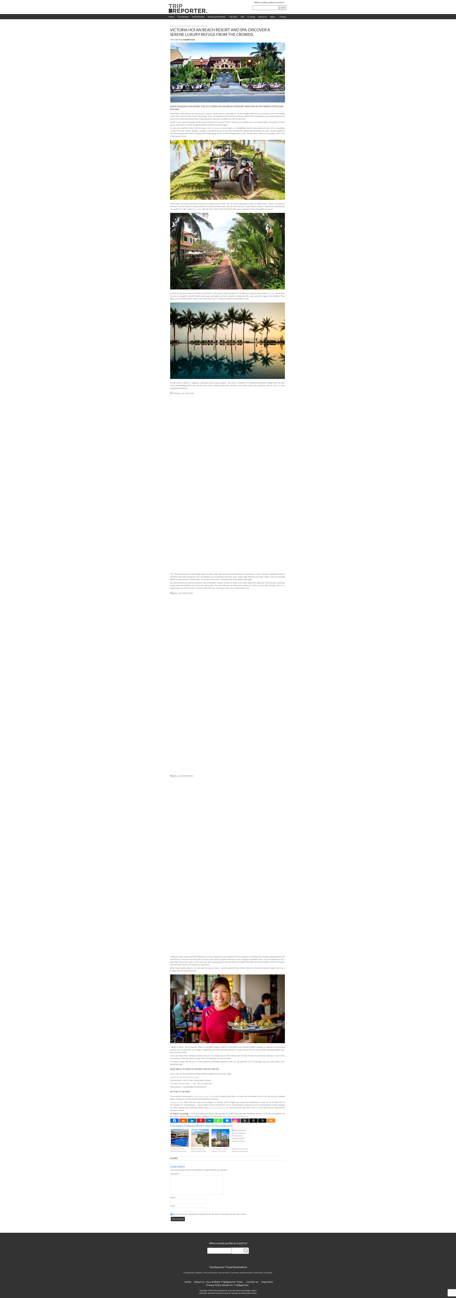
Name (172, 1197)
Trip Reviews (183, 16)
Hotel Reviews (198, 16)
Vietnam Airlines (176, 1102)
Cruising (251, 16)
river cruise (196, 209)
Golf (242, 16)
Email (172, 1206)
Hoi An (176, 26)
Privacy (283, 16)
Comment (175, 1173)
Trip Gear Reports (224, 1273)
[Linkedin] (192, 1121)
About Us (262, 16)
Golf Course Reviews (210, 1273)
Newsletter (196, 26)
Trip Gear (233, 16)
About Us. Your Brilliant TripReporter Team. (218, 1281)
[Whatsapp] (218, 1121)
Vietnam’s (216, 128)
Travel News (235, 1273)
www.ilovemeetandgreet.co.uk (235, 1116)
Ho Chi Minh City (219, 1107)
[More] (271, 1121)
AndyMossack (189, 40)
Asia (171, 26)
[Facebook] (174, 1121)
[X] (245, 1121)
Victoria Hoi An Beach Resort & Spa (184, 1077)
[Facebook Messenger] (227, 1121)
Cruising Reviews (188, 1273)
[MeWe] (209, 1121)
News (272, 16)
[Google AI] (262, 1121)
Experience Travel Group (204, 1096)
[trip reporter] (189, 12)
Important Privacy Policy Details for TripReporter (239, 1283)
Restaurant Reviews (216, 16)
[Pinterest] (201, 1121)
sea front (270, 293)
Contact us (252, 1281)
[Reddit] (183, 1121)
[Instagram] (236, 1121)
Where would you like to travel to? (269, 2)
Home (171, 16)
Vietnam (205, 26)
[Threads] (253, 1121)
